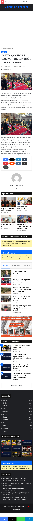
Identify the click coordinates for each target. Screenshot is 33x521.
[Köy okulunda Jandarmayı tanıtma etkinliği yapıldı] (24, 219)
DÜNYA (4, 400)
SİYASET (5, 417)
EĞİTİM (11, 48)
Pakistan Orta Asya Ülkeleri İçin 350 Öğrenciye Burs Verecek (22, 367)
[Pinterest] (6, 163)
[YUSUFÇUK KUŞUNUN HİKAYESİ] (6, 273)
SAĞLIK (4, 414)
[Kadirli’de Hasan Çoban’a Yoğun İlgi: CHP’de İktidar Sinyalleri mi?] (6, 281)
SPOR (4, 422)
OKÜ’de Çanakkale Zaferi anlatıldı (7, 209)
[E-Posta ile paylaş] (24, 163)
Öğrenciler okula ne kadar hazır (7, 225)
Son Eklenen (16, 265)
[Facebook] (6, 159)
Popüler (5, 265)
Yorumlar (27, 265)
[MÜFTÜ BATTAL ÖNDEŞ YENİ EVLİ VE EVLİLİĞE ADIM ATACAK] (6, 299)
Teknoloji (5, 428)
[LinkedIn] (18, 159)
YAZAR (4, 431)
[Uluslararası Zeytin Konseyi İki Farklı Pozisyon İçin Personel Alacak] (6, 454)
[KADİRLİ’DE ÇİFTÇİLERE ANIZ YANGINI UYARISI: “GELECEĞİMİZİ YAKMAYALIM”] (27, 454)
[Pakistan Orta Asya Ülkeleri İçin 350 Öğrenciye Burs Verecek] (6, 367)
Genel (4, 408)
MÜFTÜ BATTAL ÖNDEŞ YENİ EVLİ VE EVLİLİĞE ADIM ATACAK (21, 298)
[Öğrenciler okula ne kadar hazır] (8, 219)
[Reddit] (12, 163)
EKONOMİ (5, 406)
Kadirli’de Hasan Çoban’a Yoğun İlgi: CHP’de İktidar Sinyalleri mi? (21, 281)
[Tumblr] (24, 159)
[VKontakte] (18, 163)
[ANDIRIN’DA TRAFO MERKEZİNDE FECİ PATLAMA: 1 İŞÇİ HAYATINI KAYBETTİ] (6, 442)
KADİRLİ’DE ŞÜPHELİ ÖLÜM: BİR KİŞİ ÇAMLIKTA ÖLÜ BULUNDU (21, 347)
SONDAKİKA (6, 420)
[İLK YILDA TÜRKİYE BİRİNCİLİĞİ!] (24, 201)
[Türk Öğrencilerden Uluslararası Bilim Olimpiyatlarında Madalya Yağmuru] (6, 356)
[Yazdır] (6, 167)
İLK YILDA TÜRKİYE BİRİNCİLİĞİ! (22, 208)
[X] (12, 159)
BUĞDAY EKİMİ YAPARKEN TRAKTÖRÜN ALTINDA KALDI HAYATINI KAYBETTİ (22, 289)
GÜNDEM (5, 411)
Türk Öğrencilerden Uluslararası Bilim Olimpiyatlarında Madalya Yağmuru (22, 357)
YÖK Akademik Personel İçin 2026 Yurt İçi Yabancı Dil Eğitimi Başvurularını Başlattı (22, 376)
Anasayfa (5, 48)
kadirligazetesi (7, 66)
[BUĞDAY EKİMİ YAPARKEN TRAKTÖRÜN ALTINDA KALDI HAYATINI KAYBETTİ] (6, 290)
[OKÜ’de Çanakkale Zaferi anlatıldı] (8, 202)
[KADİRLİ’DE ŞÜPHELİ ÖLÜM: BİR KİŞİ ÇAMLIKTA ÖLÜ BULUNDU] (6, 348)
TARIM (4, 425)
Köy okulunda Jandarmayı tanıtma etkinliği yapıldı (24, 226)
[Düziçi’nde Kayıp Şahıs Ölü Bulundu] (16, 454)
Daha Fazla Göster (16, 385)
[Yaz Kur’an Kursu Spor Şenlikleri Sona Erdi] (27, 448)
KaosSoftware (17, 509)
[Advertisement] (16, 29)
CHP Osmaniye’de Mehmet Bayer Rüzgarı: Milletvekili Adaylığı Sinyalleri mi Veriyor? (22, 308)
